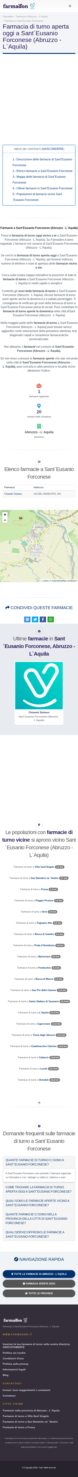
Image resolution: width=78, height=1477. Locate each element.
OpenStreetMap (59, 580)
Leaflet (45, 580)
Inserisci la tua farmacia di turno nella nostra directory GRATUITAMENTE (36, 1346)
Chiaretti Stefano (13, 494)
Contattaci (9, 1395)
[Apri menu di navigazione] (70, 6)
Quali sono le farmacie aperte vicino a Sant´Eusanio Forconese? (37, 1203)
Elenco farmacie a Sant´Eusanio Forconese (43, 170)
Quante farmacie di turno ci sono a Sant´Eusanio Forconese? (35, 1162)
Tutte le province (40, 1293)
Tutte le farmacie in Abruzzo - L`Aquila (40, 1274)
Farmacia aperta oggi (40, 1283)
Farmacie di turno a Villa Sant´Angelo (26, 1416)
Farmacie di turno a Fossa (19, 1427)
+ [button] (5, 514)
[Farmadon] (19, 6)
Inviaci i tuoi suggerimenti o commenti (26, 1390)
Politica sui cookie (14, 1352)
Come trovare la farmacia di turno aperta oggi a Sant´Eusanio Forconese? (38, 1189)
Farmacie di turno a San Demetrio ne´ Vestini (30, 1421)
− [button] (5, 520)
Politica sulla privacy (15, 1363)
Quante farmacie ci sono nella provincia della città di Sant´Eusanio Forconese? (36, 1219)
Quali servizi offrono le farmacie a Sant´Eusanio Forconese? (35, 1234)
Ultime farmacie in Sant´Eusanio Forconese (43, 188)
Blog (6, 1375)
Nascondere (52, 148)
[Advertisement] (39, 99)
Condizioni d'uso (13, 1358)
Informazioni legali (14, 1369)
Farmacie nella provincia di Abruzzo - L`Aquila (31, 1410)
